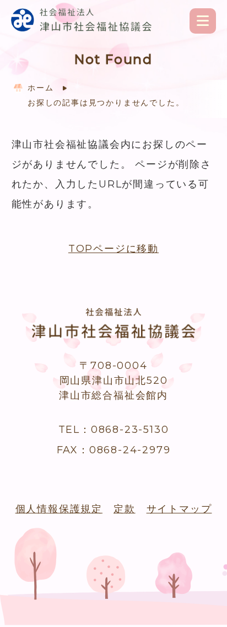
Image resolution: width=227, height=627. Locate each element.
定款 (125, 509)
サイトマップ (179, 509)
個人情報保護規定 (58, 509)
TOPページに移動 (113, 249)
